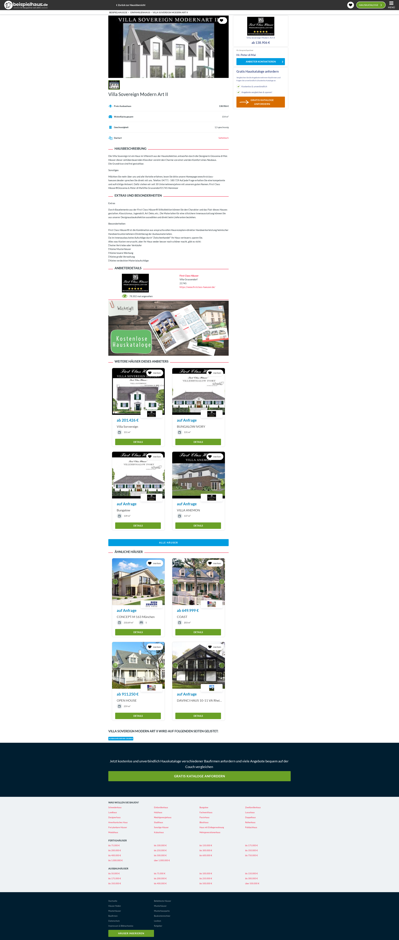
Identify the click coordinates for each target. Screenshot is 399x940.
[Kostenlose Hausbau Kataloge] (168, 327)
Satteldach (224, 137)
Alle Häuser (168, 542)
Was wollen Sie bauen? (123, 802)
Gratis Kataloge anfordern (199, 776)
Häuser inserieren (131, 933)
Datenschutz (114, 921)
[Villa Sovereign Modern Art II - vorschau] (168, 47)
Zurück (130, 4)
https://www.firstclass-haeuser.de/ (197, 287)
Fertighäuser (117, 840)
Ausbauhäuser (118, 868)
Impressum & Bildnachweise (120, 926)
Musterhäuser (114, 911)
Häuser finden (114, 906)
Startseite (112, 901)
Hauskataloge (370, 5)
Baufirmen (113, 916)
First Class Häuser (189, 275)
